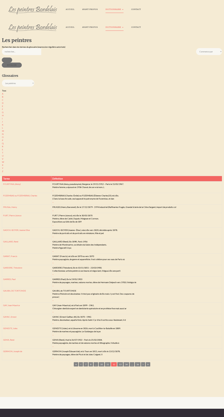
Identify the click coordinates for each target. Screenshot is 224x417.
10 (101, 364)
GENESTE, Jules (10, 328)
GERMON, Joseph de (12, 351)
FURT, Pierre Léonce (12, 215)
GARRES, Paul (9, 279)
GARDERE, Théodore (12, 267)
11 (108, 364)
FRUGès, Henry (10, 207)
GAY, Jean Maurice (11, 305)
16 (137, 364)
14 (126, 364)
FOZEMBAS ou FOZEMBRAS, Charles (20, 195)
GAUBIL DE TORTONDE (14, 290)
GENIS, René (8, 340)
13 (120, 364)
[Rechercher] (7, 60)
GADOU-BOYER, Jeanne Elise (16, 230)
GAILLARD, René (10, 241)
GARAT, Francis (10, 256)
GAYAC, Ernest (9, 317)
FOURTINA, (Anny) (12, 184)
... (53, 190)
